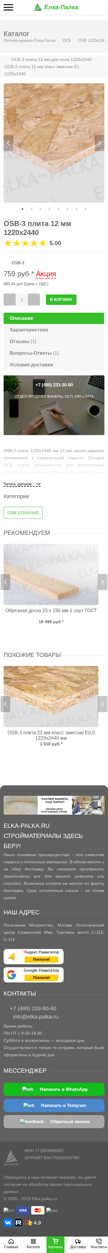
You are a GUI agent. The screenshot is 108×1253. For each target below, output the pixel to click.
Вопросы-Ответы (34, 353)
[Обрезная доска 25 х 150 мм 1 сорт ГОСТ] (51, 574)
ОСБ (67, 40)
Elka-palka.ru (44, 1198)
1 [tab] (23, 209)
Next (99, 143)
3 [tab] (41, 209)
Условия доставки (31, 364)
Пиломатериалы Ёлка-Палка (30, 40)
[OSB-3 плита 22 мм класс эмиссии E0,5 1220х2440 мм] (51, 696)
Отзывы (23, 341)
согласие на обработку (26, 1184)
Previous (8, 143)
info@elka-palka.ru (35, 1017)
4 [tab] (49, 209)
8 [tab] (85, 209)
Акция (46, 274)
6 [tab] (67, 209)
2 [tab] (31, 209)
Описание (21, 318)
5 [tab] (59, 209)
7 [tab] (77, 209)
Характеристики (29, 329)
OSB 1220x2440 (92, 40)
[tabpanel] (54, 143)
